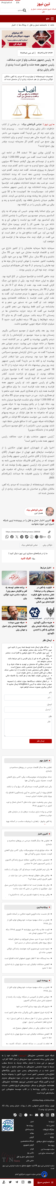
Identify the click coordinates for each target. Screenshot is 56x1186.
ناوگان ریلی (47, 545)
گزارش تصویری (28, 1145)
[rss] (52, 1115)
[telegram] (21, 537)
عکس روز (30, 1153)
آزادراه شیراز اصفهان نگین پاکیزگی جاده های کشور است (26, 1012)
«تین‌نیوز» (22, 1055)
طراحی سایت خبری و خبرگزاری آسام (28, 1174)
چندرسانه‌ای (29, 1129)
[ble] (26, 537)
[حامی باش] (3, 1183)
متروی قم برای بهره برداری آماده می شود (32, 1006)
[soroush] (31, 537)
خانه (52, 25)
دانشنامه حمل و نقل (38, 25)
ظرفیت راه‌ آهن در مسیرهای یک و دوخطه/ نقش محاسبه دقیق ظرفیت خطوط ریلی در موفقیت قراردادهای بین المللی (42, 594)
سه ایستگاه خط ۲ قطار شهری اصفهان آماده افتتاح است (26, 958)
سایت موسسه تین (47, 1149)
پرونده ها (30, 1125)
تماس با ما (50, 1125)
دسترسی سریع (43, 1182)
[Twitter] (10, 1183)
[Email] (29, 1182)
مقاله (32, 1133)
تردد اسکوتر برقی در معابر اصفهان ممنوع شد (31, 1028)
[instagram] (47, 1115)
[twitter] (17, 537)
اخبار (14, 25)
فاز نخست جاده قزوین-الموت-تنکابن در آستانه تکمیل (28, 914)
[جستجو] (24, 10)
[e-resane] (8, 1125)
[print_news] (49, 537)
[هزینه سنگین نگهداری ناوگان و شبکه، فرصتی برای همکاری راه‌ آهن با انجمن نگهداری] (41, 613)
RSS (52, 1137)
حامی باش (30, 1160)
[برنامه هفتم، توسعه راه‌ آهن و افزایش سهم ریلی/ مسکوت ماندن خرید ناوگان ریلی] (14, 578)
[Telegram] (16, 1183)
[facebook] (12, 537)
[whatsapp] (7, 537)
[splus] (20, 1115)
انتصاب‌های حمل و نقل (25, 1156)
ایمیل (49, 704)
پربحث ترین (42, 980)
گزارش (32, 1137)
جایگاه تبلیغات (48, 1129)
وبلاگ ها (22, 25)
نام (50, 692)
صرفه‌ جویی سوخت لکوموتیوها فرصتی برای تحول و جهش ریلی (14, 626)
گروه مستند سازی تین (46, 1153)
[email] (36, 1115)
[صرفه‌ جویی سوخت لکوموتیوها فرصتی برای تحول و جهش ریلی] (14, 613)
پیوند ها (51, 1145)
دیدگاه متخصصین (27, 1141)
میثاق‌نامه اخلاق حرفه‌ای (45, 1141)
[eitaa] (43, 537)
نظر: (50, 716)
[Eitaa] (31, 1115)
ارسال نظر (40, 741)
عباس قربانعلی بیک (34, 510)
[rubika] (36, 537)
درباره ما (51, 1121)
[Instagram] (23, 1183)
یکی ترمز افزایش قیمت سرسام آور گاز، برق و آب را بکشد (29, 786)
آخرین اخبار (43, 834)
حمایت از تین (49, 1133)
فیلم (32, 1149)
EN (17, 2)
